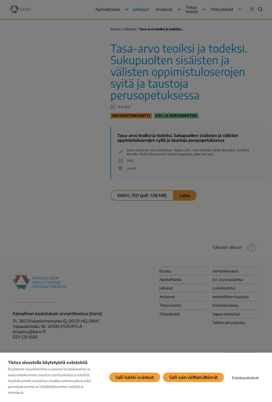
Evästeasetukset (245, 377)
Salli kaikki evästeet (135, 377)
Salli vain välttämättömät (193, 377)
